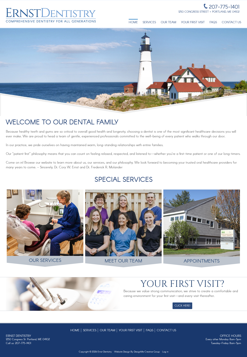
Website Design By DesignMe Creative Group (137, 351)
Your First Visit (130, 330)
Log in (165, 351)
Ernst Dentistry (51, 15)
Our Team (107, 330)
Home (74, 330)
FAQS (149, 330)
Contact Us (166, 330)
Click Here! (182, 306)
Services (89, 330)
